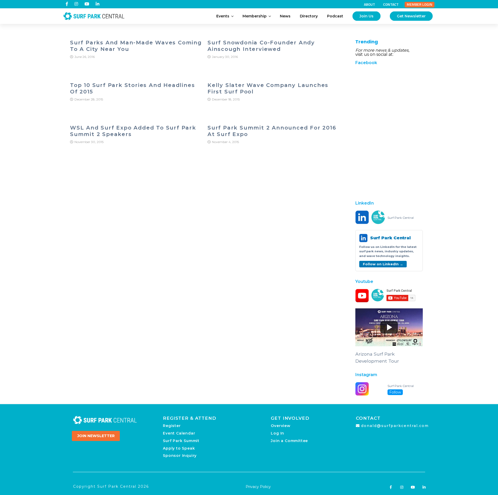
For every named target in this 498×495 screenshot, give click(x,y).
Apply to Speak (179, 448)
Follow (395, 392)
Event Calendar (179, 433)
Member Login (419, 4)
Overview (280, 425)
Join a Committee (289, 440)
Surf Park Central (401, 217)
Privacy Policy (258, 486)
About (369, 4)
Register (172, 425)
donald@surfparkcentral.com (395, 425)
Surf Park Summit (181, 440)
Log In (277, 433)
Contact (391, 4)
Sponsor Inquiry (180, 455)
